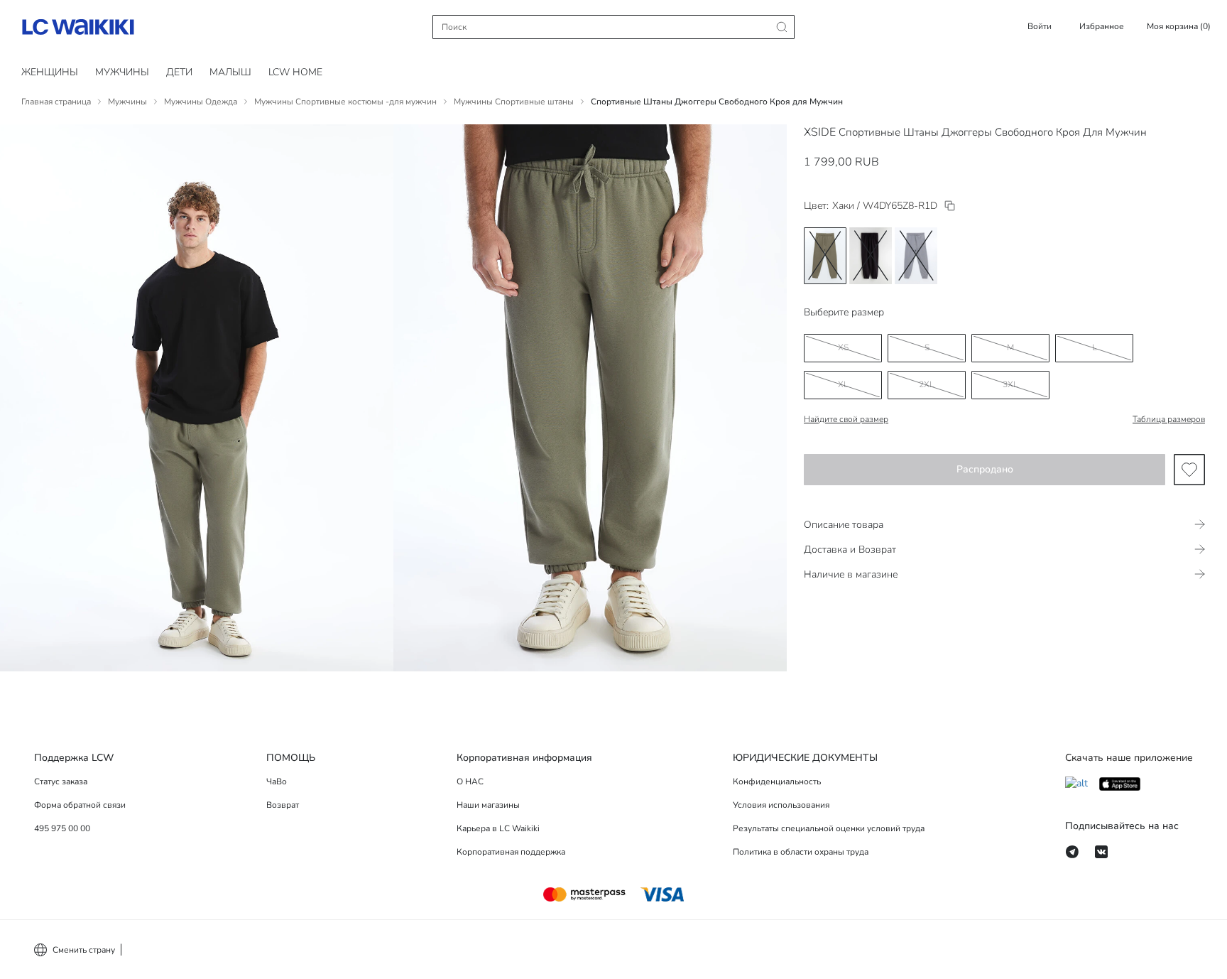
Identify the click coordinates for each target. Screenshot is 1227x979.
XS (843, 347)
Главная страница (56, 101)
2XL (926, 384)
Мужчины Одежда (200, 101)
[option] (825, 255)
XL (843, 384)
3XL (1010, 384)
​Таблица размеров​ (1169, 419)
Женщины (49, 72)
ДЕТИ (179, 72)
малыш (230, 72)
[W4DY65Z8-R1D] (949, 205)
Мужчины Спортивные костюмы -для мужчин (345, 101)
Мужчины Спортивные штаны (514, 101)
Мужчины (122, 72)
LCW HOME (295, 72)
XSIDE (820, 132)
